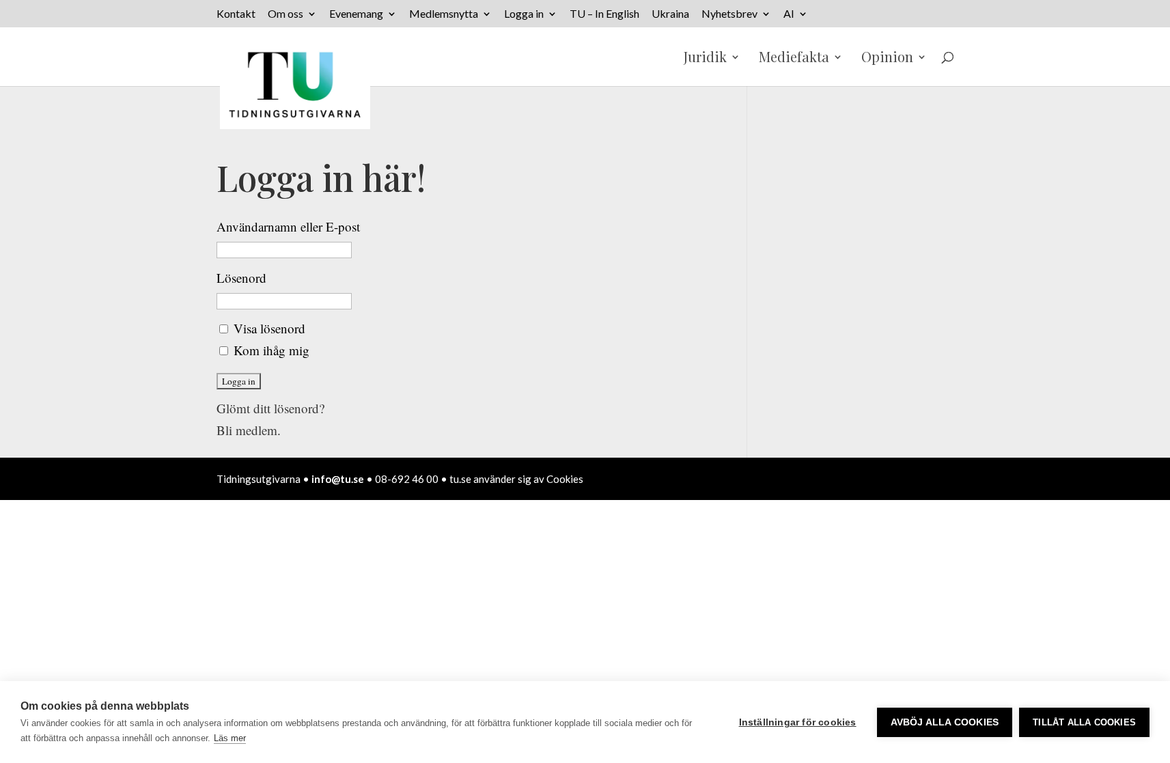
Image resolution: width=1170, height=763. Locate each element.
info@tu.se (337, 479)
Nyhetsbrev (729, 14)
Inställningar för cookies (797, 722)
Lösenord (241, 277)
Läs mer (230, 738)
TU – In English (604, 14)
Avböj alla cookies (945, 722)
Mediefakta (794, 59)
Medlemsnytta (443, 14)
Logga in (524, 14)
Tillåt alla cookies (1084, 722)
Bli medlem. (249, 430)
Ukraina (670, 14)
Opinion (887, 59)
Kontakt (236, 14)
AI (788, 14)
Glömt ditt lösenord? (270, 408)
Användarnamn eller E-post (288, 226)
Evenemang (356, 14)
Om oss (285, 14)
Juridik (705, 59)
